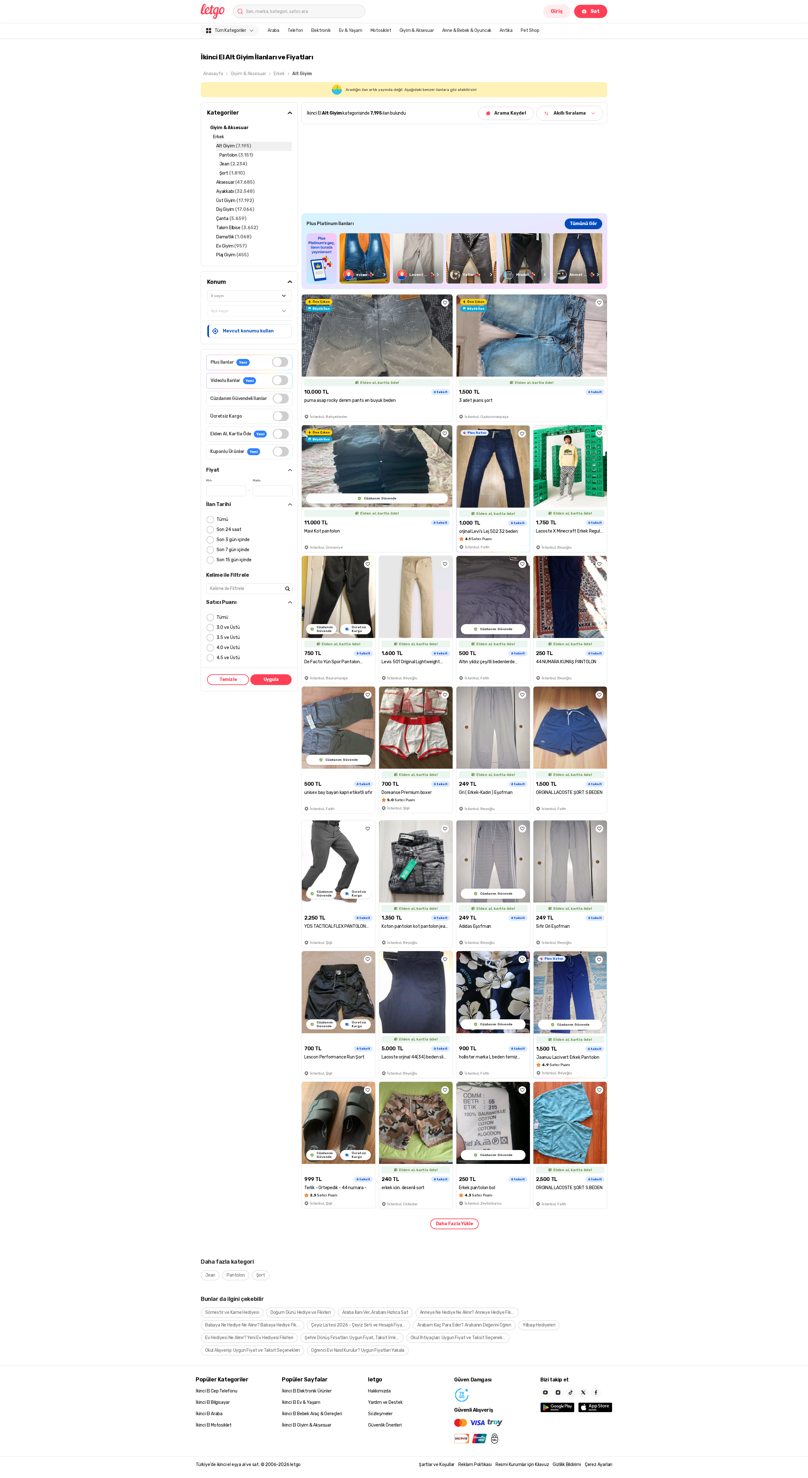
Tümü (222, 519)
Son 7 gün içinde (233, 549)
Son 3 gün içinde (233, 539)
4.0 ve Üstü (228, 647)
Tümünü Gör (583, 223)
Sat (595, 11)
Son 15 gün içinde (234, 560)
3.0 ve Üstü (228, 627)
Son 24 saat (229, 529)
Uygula (271, 679)
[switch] (280, 362)
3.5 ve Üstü (228, 637)
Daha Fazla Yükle (454, 1223)
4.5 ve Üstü (228, 657)
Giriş (557, 11)
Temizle (228, 679)
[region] (454, 258)
